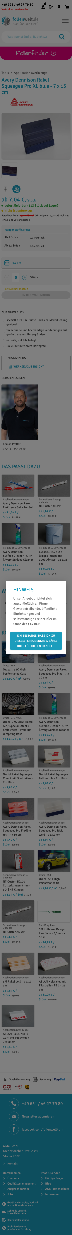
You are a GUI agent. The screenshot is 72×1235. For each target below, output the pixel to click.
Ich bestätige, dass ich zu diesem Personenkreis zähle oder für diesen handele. (36, 641)
